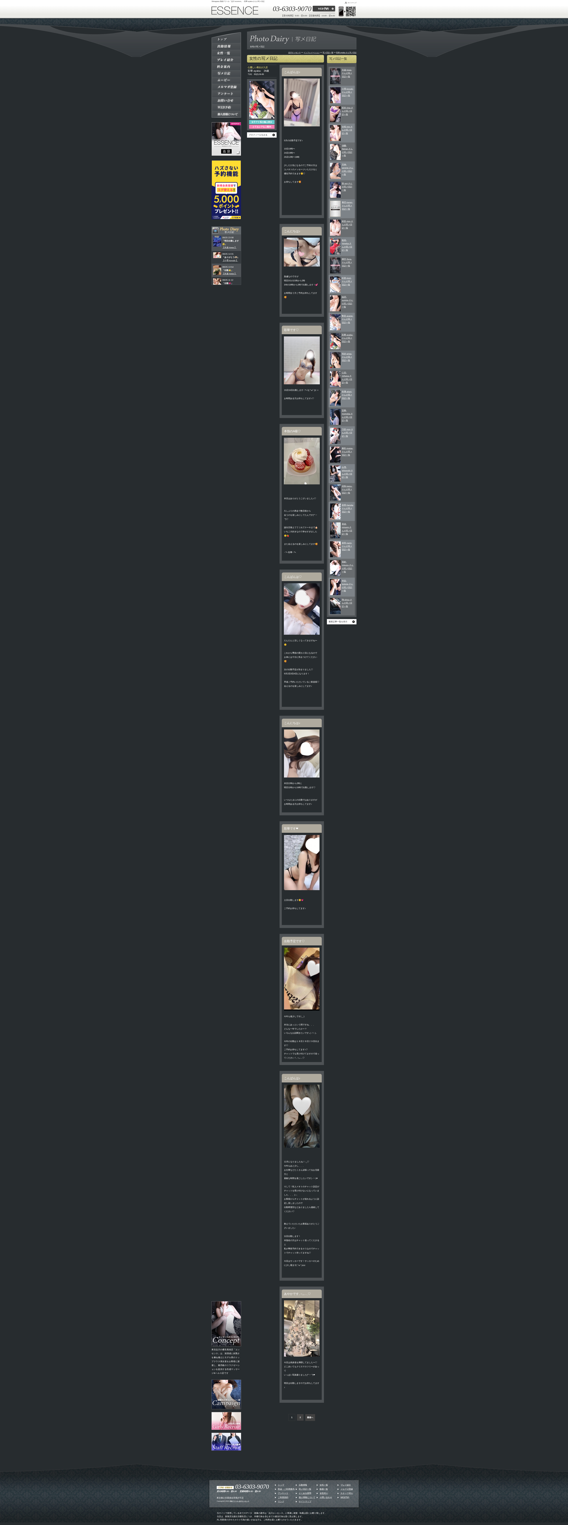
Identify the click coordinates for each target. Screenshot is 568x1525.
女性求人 (324, 1493)
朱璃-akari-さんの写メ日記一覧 (347, 394)
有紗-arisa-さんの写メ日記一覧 (347, 357)
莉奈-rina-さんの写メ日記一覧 (347, 111)
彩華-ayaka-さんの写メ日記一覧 (347, 338)
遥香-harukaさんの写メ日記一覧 (347, 508)
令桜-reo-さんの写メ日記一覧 (347, 130)
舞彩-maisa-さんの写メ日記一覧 (347, 451)
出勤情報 (303, 1485)
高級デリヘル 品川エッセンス (239, 1501)
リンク (281, 1501)
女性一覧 (324, 1485)
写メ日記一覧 (305, 1489)
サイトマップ (352, 3)
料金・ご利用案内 (286, 1489)
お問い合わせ (326, 1497)
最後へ (310, 1417)
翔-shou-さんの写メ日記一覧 (347, 603)
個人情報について (307, 1497)
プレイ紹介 (346, 1485)
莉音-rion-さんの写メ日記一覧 (347, 224)
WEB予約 (323, 8)
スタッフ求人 (347, 1493)
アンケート (283, 1493)
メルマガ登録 (347, 1489)
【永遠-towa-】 (229, 247)
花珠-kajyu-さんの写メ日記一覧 (347, 489)
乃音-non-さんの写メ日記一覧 (347, 432)
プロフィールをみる (258, 135)
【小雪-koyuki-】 (230, 260)
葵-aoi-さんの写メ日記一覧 (347, 186)
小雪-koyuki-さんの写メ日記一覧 (347, 92)
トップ (281, 1485)
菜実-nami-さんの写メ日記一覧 (347, 546)
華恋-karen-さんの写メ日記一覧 (347, 205)
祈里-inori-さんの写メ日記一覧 (347, 281)
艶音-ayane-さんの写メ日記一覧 (347, 319)
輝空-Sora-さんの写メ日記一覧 (347, 262)
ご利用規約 (283, 1497)
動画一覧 (324, 1489)
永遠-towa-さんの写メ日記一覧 (347, 73)
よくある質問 (305, 1493)
